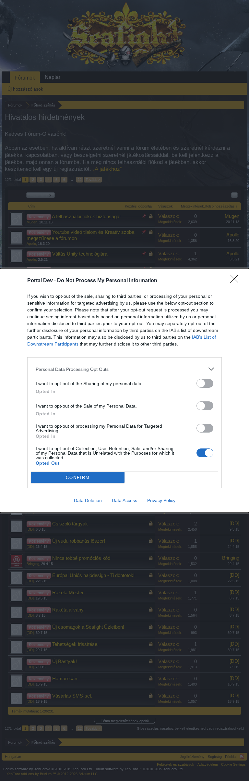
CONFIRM (78, 477)
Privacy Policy (161, 500)
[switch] (204, 383)
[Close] (236, 281)
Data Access (124, 500)
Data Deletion (88, 500)
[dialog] (124, 390)
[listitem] (124, 369)
